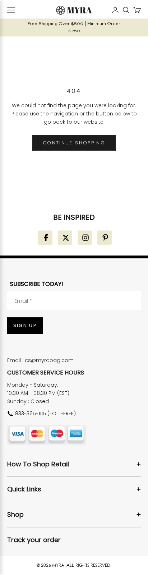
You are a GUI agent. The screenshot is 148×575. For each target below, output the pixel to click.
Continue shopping (74, 142)
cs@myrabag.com (49, 360)
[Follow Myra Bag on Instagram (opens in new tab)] (85, 238)
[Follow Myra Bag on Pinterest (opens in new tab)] (104, 238)
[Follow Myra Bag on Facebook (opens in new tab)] (45, 238)
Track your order (34, 539)
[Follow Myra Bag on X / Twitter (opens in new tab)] (65, 238)
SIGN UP (25, 325)
